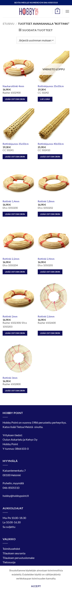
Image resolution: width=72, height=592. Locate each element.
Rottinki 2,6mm (46, 316)
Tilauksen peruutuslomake (18, 557)
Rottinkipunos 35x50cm (51, 86)
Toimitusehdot (11, 548)
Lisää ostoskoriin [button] (15, 99)
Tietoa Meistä (24, 426)
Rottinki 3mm (10, 377)
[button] (57, 11)
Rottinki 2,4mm (46, 258)
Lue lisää (45, 99)
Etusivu (8, 23)
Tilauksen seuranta (14, 553)
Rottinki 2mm (10, 316)
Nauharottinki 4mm (13, 86)
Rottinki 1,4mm (11, 201)
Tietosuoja (9, 562)
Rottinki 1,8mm (46, 201)
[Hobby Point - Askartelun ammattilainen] (32, 11)
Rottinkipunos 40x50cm (51, 143)
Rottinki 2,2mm (11, 258)
